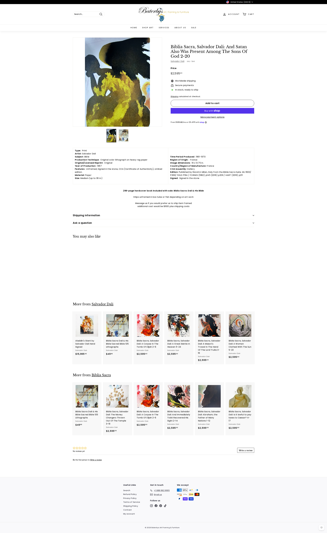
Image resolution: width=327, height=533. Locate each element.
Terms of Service (131, 502)
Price (173, 68)
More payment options (212, 117)
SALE (193, 27)
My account (129, 513)
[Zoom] (117, 82)
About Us (180, 27)
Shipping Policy (130, 506)
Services (164, 27)
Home (134, 27)
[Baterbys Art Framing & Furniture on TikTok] (165, 505)
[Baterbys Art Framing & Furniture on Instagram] (151, 505)
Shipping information (86, 215)
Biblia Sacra (101, 375)
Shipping (174, 96)
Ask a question (82, 223)
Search (126, 490)
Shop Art (148, 27)
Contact (127, 509)
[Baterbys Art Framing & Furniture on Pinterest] (160, 505)
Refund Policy (130, 494)
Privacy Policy (130, 498)
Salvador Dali (177, 61)
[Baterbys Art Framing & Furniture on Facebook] (156, 505)
